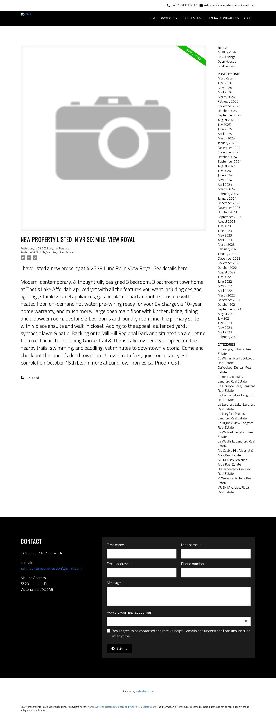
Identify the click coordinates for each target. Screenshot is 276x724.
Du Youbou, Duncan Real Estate (234, 370)
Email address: (118, 564)
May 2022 (225, 285)
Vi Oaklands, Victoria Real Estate (235, 480)
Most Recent (226, 78)
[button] (22, 598)
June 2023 (225, 230)
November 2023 (229, 207)
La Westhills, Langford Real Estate (236, 443)
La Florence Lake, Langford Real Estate (236, 388)
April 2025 (225, 133)
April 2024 (225, 184)
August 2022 (226, 272)
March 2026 (226, 96)
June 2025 (225, 129)
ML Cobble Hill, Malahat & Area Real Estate (235, 453)
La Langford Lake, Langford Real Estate (236, 407)
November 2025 (229, 106)
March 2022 (226, 295)
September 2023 (229, 216)
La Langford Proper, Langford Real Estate (232, 416)
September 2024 (229, 161)
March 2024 (226, 189)
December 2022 (229, 258)
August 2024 (226, 165)
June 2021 (225, 322)
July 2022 (224, 276)
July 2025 (224, 124)
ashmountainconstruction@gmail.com (51, 568)
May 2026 (225, 87)
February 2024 (228, 193)
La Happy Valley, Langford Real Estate (235, 397)
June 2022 (225, 281)
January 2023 (227, 253)
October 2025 (227, 110)
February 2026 (228, 101)
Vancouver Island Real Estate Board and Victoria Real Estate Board (122, 707)
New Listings (226, 56)
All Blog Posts (227, 52)
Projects (167, 18)
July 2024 (224, 170)
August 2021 (226, 313)
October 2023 (227, 212)
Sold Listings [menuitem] (193, 18)
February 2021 (228, 336)
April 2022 (225, 290)
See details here (170, 268)
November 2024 (229, 152)
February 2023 (228, 249)
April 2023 (225, 239)
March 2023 (226, 244)
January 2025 (227, 142)
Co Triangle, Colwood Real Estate (235, 351)
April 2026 (225, 92)
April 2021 (225, 332)
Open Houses (227, 61)
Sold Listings (226, 66)
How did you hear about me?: (129, 612)
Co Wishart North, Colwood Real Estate (236, 360)
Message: (114, 582)
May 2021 (225, 327)
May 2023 (225, 235)
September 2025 (229, 115)
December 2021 (229, 299)
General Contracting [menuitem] (223, 18)
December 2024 (229, 147)
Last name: (190, 545)
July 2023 (224, 225)
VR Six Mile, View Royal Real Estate (52, 252)
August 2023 (226, 221)
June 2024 (225, 175)
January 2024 (227, 198)
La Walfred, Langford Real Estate (235, 434)
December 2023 (229, 202)
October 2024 (227, 156)
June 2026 (225, 82)
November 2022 (229, 262)
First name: (116, 545)
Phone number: (193, 564)
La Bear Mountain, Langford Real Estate (232, 379)
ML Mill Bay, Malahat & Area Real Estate (234, 462)
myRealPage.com (145, 691)
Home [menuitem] (152, 18)
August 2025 (226, 119)
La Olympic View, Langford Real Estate (235, 425)
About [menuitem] (248, 18)
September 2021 (229, 309)
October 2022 (227, 267)
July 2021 (224, 318)
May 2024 (225, 179)
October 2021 (227, 304)
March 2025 (226, 138)
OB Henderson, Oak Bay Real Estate (234, 471)
